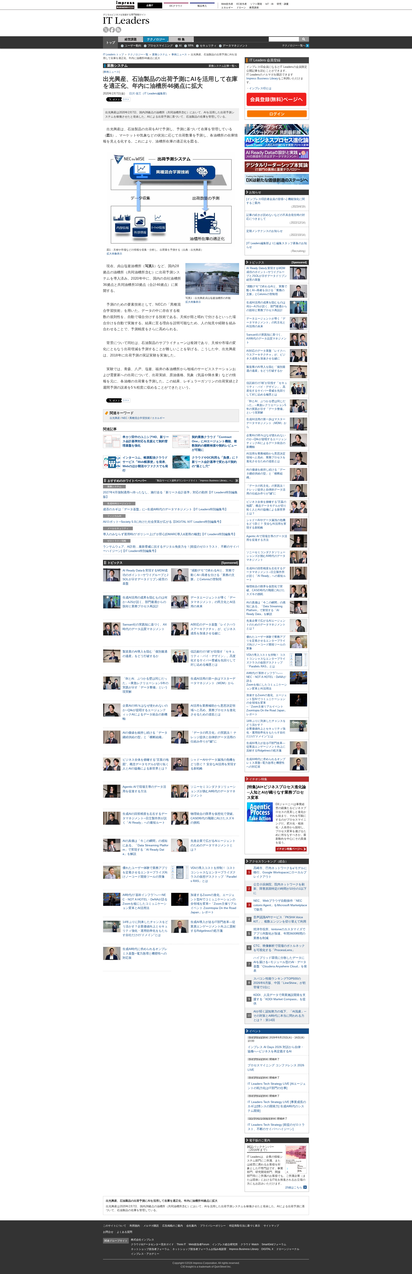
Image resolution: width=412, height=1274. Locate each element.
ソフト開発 (256, 4)
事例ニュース (179, 54)
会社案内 (191, 1225)
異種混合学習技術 (139, 418)
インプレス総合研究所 (225, 1244)
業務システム (160, 54)
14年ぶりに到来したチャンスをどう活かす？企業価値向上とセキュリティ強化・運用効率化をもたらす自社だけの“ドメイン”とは (266, 728)
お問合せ (108, 1231)
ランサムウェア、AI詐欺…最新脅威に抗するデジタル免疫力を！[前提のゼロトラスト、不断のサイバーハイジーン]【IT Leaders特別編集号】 (171, 549)
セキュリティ (208, 45)
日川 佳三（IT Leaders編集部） (148, 93)
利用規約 (135, 1225)
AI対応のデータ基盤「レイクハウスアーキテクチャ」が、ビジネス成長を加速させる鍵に (213, 629)
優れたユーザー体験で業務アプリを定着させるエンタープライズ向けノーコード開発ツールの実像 (145, 872)
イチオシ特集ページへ (289, 849)
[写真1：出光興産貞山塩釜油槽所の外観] (212, 294)
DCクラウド (176, 6)
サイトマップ (271, 1225)
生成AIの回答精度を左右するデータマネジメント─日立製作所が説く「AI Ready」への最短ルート (145, 818)
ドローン (241, 7)
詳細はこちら (293, 1187)
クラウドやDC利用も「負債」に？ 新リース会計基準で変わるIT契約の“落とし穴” (215, 462)
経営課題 (131, 39)
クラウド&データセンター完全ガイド (152, 1244)
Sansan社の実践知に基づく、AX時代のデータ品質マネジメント (266, 338)
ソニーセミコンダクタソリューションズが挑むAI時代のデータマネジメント (213, 791)
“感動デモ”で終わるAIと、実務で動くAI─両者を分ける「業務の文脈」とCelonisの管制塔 (213, 575)
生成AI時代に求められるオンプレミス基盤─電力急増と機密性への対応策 (145, 953)
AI (180, 45)
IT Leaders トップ (113, 54)
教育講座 (254, 7)
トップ (110, 42)
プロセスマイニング (160, 45)
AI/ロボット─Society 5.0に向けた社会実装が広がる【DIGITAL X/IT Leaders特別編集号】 (163, 521)
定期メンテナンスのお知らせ (264, 231)
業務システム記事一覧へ (223, 65)
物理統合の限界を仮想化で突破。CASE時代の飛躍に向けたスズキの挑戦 (213, 818)
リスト (126, 99)
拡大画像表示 (114, 253)
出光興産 (115, 418)
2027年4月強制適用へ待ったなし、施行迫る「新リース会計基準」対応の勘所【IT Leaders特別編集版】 (170, 494)
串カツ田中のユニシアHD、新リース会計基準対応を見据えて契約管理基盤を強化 (146, 441)
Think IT (181, 1244)
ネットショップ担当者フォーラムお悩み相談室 (199, 1249)
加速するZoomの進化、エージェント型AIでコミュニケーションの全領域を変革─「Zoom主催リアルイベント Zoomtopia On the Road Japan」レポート (214, 903)
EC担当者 (241, 4)
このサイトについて (114, 1225)
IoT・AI (269, 4)
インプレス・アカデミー (145, 1253)
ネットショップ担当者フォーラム (150, 1249)
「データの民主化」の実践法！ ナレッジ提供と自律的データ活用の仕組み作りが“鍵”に (213, 737)
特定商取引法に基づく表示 (244, 1225)
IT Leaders (126, 20)
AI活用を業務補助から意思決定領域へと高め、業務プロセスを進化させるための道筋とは (213, 710)
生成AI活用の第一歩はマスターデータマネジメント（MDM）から (266, 423)
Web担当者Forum (199, 1244)
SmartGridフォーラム (274, 1244)
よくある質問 (124, 1231)
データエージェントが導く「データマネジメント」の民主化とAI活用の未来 (213, 602)
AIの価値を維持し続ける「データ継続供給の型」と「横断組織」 (265, 473)
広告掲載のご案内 (172, 1225)
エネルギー (227, 7)
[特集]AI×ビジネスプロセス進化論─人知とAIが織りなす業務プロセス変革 (276, 792)
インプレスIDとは (260, 88)
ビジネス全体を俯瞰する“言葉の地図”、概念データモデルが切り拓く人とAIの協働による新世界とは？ (146, 764)
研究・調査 (283, 4)
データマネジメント (235, 45)
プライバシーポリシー (213, 1225)
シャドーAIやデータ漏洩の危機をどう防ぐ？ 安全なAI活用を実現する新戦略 (213, 764)
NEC (124, 418)
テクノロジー (156, 39)
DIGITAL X (267, 1249)
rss (118, 30)
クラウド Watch (250, 1244)
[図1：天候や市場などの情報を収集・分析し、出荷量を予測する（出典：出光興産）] (171, 246)
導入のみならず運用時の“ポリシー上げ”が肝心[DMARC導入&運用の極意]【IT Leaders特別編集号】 (170, 534)
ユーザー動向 (133, 45)
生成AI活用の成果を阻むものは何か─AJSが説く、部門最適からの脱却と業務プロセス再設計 (145, 602)
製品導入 (202, 6)
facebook (112, 30)
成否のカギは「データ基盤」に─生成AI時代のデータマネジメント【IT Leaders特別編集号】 (165, 509)
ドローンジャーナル (287, 1249)
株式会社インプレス (142, 1239)
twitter (106, 30)
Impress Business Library (262, 78)
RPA (191, 45)
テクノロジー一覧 (138, 54)
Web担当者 (227, 4)
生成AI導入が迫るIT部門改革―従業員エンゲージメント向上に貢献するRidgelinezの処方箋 (213, 926)
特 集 (181, 39)
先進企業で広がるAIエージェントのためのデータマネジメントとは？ (213, 845)
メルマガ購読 (151, 1225)
